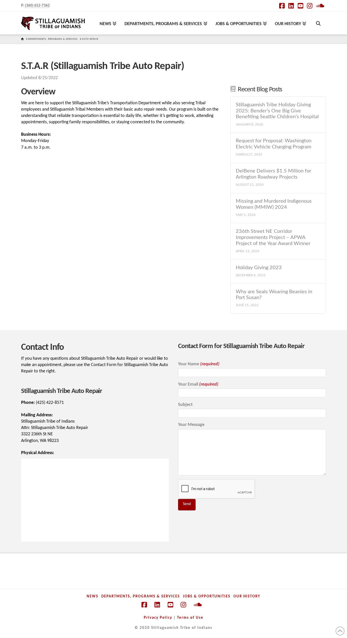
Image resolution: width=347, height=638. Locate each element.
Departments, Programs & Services (140, 596)
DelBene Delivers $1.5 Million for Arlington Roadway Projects (273, 174)
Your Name (198, 364)
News (92, 596)
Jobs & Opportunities (206, 596)
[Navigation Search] (318, 23)
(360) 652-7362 (37, 6)
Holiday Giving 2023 (259, 267)
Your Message (191, 424)
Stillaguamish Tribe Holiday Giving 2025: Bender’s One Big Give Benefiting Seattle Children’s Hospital (277, 110)
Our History (246, 596)
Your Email (198, 384)
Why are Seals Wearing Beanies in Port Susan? (274, 294)
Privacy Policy (158, 618)
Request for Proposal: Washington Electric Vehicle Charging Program (273, 143)
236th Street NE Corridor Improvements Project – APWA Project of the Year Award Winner (273, 237)
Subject (185, 404)
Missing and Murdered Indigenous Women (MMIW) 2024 (274, 204)
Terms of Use (190, 618)
